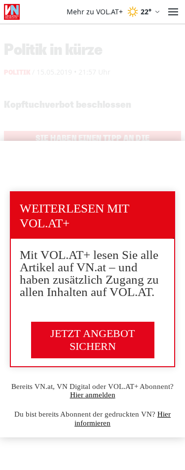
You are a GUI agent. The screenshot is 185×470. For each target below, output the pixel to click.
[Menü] (173, 12)
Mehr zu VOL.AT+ (95, 12)
